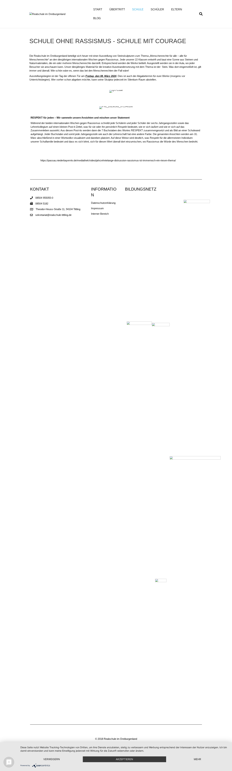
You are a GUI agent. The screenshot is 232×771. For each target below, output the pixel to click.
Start (97, 9)
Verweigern (51, 759)
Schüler (157, 9)
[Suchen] (199, 14)
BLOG (97, 18)
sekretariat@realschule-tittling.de (53, 214)
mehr (197, 759)
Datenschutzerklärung (103, 202)
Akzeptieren (124, 759)
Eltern (176, 9)
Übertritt (117, 9)
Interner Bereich (100, 213)
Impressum (97, 208)
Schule (138, 9)
